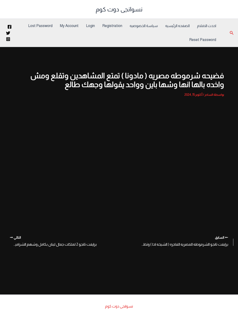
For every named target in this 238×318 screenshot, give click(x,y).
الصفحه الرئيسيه (177, 26)
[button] (231, 33)
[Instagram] (8, 39)
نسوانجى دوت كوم (119, 9)
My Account (69, 26)
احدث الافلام (206, 26)
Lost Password (40, 26)
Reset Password (202, 40)
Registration (112, 26)
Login (90, 26)
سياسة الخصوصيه (144, 26)
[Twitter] (8, 33)
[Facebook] (9, 27)
